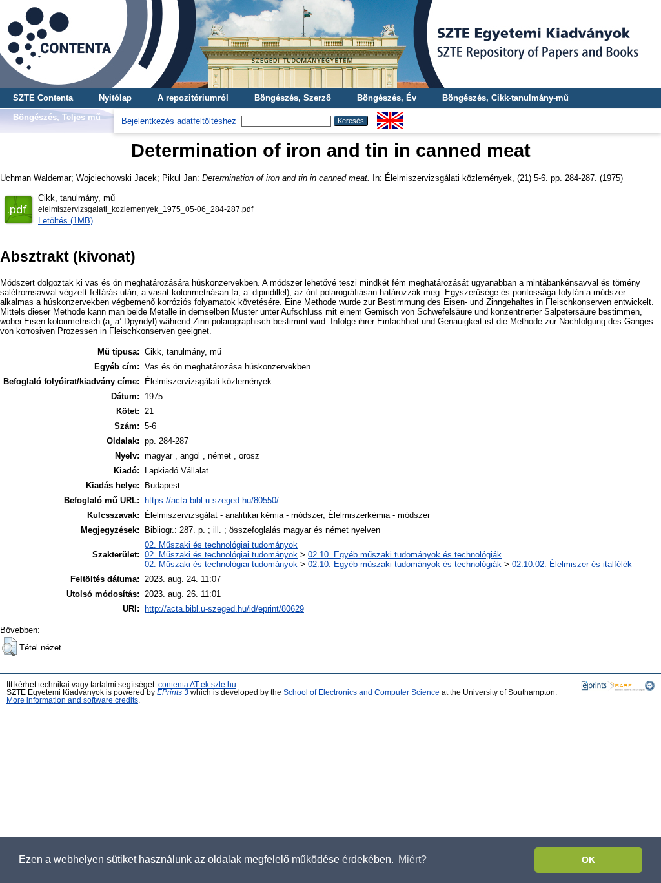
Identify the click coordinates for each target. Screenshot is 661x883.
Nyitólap (115, 98)
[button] (9, 646)
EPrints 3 (172, 692)
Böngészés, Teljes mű (57, 117)
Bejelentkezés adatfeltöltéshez (178, 121)
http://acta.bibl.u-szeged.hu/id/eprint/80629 (224, 609)
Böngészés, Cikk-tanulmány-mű (505, 98)
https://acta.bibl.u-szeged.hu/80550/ (212, 500)
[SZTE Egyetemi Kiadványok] (330, 44)
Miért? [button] (412, 859)
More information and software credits (72, 700)
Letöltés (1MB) (65, 220)
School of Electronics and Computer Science (361, 692)
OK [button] (588, 860)
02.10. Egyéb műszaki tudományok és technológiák (405, 554)
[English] (390, 117)
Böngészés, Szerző (292, 98)
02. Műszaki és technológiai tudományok (221, 545)
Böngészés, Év (386, 98)
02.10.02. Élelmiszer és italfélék (572, 564)
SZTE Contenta (43, 98)
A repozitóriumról (193, 98)
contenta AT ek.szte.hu (197, 685)
